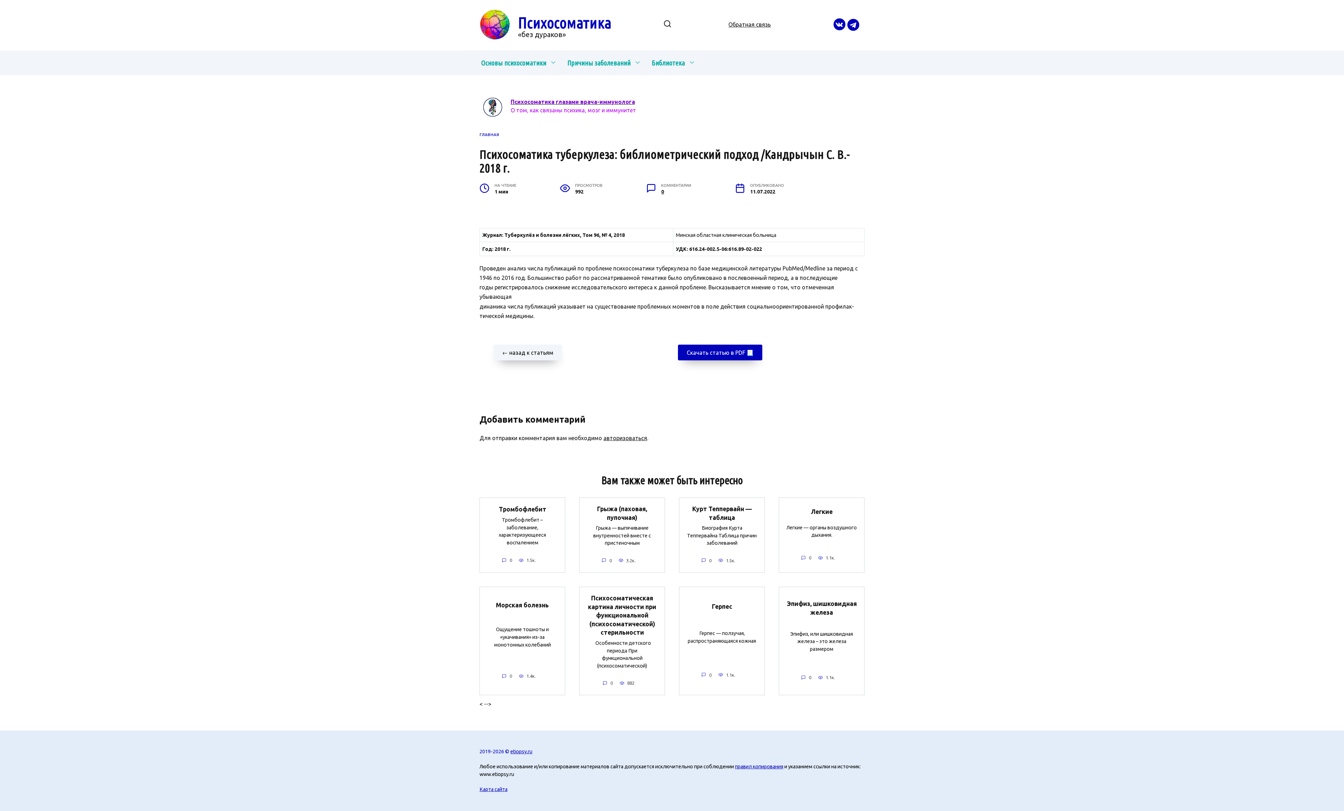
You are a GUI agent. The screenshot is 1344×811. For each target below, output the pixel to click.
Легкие (822, 511)
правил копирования (759, 766)
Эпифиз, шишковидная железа (822, 608)
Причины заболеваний (599, 63)
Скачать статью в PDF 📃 (720, 353)
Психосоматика (564, 22)
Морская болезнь (522, 605)
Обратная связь (749, 24)
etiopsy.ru (521, 751)
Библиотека (668, 63)
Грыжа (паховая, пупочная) (622, 513)
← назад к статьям (527, 353)
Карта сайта (493, 789)
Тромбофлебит (522, 509)
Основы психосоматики (513, 63)
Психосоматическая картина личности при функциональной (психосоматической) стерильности (622, 615)
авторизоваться (625, 438)
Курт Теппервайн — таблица (722, 513)
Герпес (722, 606)
